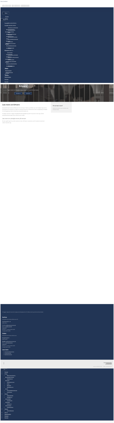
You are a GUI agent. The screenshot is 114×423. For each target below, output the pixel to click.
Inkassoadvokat (9, 54)
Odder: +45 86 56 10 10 (16, 5)
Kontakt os (18, 93)
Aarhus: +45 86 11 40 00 (6, 5)
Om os (6, 74)
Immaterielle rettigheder (11, 61)
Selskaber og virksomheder (10, 51)
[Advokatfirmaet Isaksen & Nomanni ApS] (8, 17)
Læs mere (28, 93)
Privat (6, 19)
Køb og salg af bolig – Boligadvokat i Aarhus (12, 24)
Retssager (8, 41)
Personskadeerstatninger (13, 39)
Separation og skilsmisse (13, 27)
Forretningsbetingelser (9, 351)
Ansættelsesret (9, 66)
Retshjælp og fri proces (10, 43)
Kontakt (6, 81)
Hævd (7, 38)
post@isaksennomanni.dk (25, 5)
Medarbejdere (8, 70)
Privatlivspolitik (8, 353)
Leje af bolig (8, 48)
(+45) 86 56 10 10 (9, 342)
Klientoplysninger (8, 354)
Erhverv (6, 50)
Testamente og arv (9, 36)
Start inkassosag (9, 72)
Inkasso (6, 68)
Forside (6, 23)
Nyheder (6, 79)
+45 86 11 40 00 (8, 326)
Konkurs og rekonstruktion (13, 57)
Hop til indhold (3, 1)
